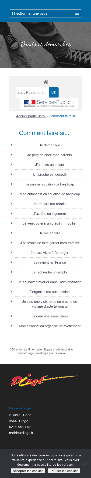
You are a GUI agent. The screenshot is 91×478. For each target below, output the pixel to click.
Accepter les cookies (28, 471)
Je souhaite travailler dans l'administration (49, 282)
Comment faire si (62, 116)
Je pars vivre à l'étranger (49, 253)
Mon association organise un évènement (49, 326)
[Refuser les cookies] (85, 463)
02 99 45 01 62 (20, 427)
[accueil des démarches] (45, 81)
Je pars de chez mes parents (49, 155)
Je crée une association (50, 316)
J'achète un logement (49, 213)
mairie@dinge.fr (21, 433)
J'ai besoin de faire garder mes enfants (49, 243)
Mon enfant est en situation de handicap (50, 194)
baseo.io (59, 353)
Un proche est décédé (49, 174)
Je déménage (49, 145)
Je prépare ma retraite (49, 204)
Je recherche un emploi (49, 272)
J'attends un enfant (49, 165)
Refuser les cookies (63, 471)
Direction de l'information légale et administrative (43, 349)
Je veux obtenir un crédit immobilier (50, 223)
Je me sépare (49, 233)
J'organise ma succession (50, 292)
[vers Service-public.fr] (49, 103)
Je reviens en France (50, 262)
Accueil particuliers (31, 116)
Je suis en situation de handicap (49, 184)
